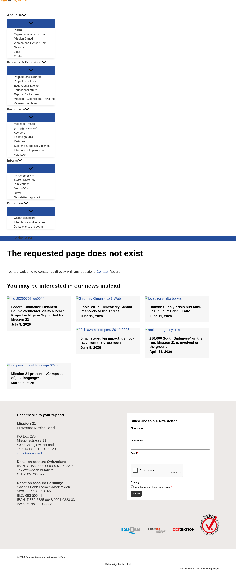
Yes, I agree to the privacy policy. (153, 486)
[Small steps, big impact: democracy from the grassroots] (108, 330)
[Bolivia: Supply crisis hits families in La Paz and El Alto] (177, 298)
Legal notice (203, 568)
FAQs (216, 568)
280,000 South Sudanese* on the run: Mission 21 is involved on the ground (175, 342)
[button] (24, 15)
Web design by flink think (118, 564)
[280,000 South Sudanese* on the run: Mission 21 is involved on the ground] (177, 330)
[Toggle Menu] (31, 23)
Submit (136, 493)
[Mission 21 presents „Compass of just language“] (39, 365)
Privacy (189, 568)
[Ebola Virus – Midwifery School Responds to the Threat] (108, 298)
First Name (137, 428)
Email (134, 453)
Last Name (137, 440)
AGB (180, 568)
